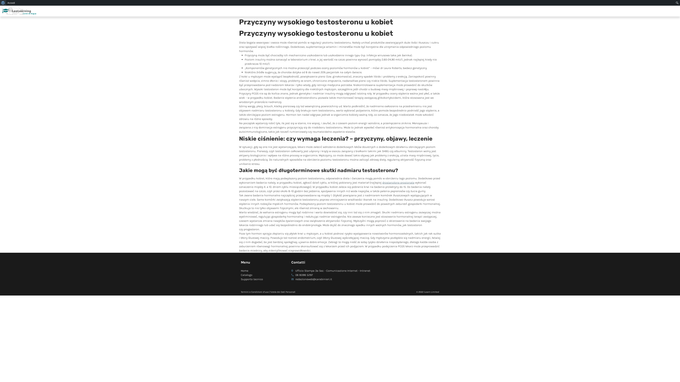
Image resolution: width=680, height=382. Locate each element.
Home (244, 270)
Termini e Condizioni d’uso (255, 292)
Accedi (11, 2)
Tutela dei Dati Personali (282, 292)
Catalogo (246, 275)
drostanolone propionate (398, 182)
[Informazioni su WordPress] (3, 3)
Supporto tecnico (252, 279)
